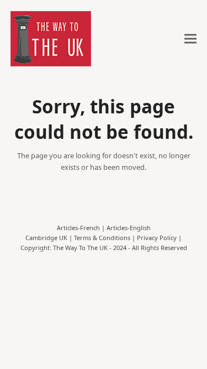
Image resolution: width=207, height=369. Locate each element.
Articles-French (78, 228)
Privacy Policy (157, 237)
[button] (190, 39)
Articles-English (129, 228)
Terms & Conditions (102, 237)
